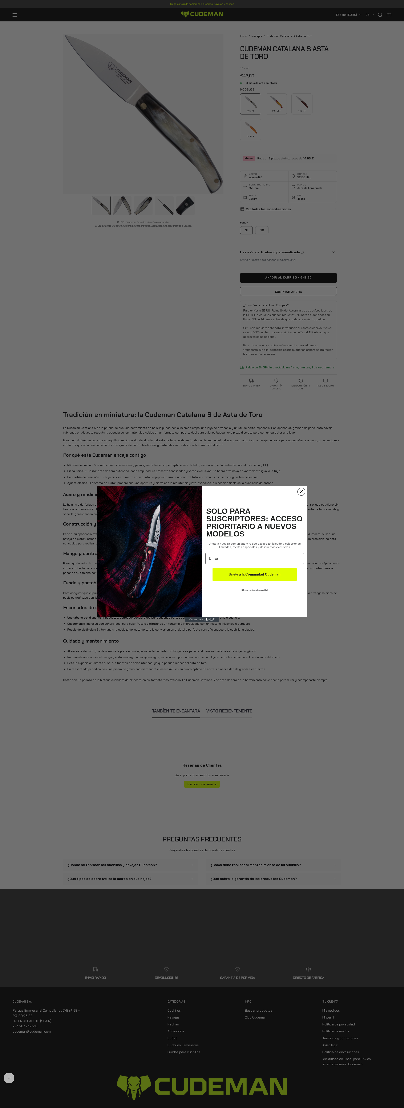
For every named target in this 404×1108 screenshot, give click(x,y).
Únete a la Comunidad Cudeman (254, 574)
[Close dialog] (301, 492)
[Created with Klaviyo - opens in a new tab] (202, 619)
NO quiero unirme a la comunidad (255, 590)
